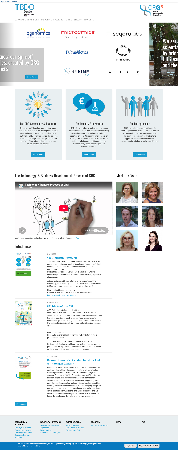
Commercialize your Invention (22, 436)
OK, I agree (130, 446)
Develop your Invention (23, 432)
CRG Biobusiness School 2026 (60, 306)
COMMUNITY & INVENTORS (21, 423)
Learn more (38, 154)
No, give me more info (148, 446)
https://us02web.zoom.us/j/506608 (61, 295)
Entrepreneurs (74, 19)
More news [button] (21, 404)
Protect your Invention (23, 430)
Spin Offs (89, 19)
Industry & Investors (52, 19)
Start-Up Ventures (72, 425)
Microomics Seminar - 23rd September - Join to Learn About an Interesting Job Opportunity (73, 361)
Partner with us (45, 430)
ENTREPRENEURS (73, 422)
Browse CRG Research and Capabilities (50, 426)
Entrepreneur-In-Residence (75, 427)
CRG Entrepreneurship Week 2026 (62, 257)
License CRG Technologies (50, 432)
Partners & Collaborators (100, 425)
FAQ (143, 422)
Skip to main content (8, 1)
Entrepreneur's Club (73, 430)
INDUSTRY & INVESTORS (50, 422)
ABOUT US (95, 422)
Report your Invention (23, 427)
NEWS (118, 422)
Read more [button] (60, 73)
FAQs (77, 238)
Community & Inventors (27, 19)
